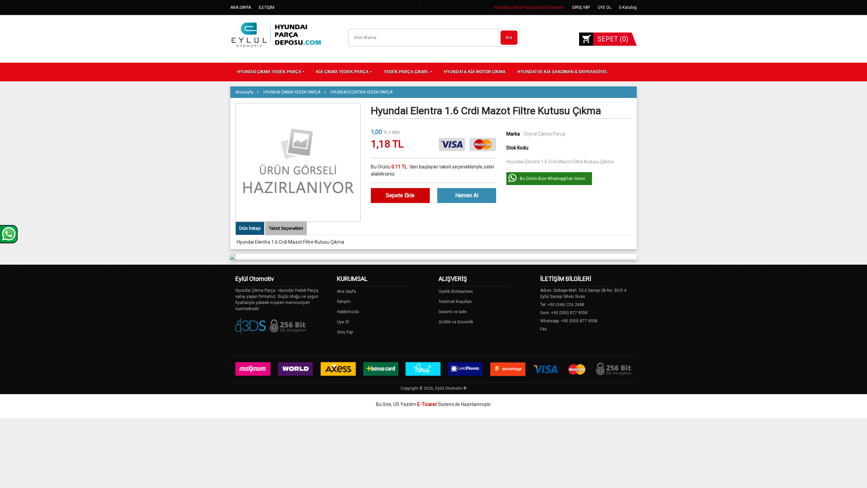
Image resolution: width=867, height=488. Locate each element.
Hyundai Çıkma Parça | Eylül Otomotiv (529, 7)
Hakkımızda (348, 311)
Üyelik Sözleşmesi (456, 291)
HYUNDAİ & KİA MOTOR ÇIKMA (475, 71)
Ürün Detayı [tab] (250, 228)
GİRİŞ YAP (581, 7)
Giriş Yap (345, 332)
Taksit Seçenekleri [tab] (286, 228)
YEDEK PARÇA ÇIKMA (406, 71)
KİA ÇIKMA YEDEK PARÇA (342, 71)
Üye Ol (343, 322)
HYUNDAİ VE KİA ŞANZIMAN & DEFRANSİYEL (562, 71)
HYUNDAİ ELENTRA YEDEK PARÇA (362, 92)
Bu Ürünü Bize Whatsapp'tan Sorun (552, 178)
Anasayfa (244, 92)
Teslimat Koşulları (455, 301)
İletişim (344, 301)
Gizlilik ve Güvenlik (456, 322)
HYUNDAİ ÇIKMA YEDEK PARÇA (269, 71)
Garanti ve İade (453, 311)
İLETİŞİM (266, 7)
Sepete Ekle (400, 195)
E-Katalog (628, 7)
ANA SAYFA (240, 7)
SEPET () (612, 39)
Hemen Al (466, 195)
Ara (509, 37)
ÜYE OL (604, 7)
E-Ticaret (427, 404)
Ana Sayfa (346, 291)
